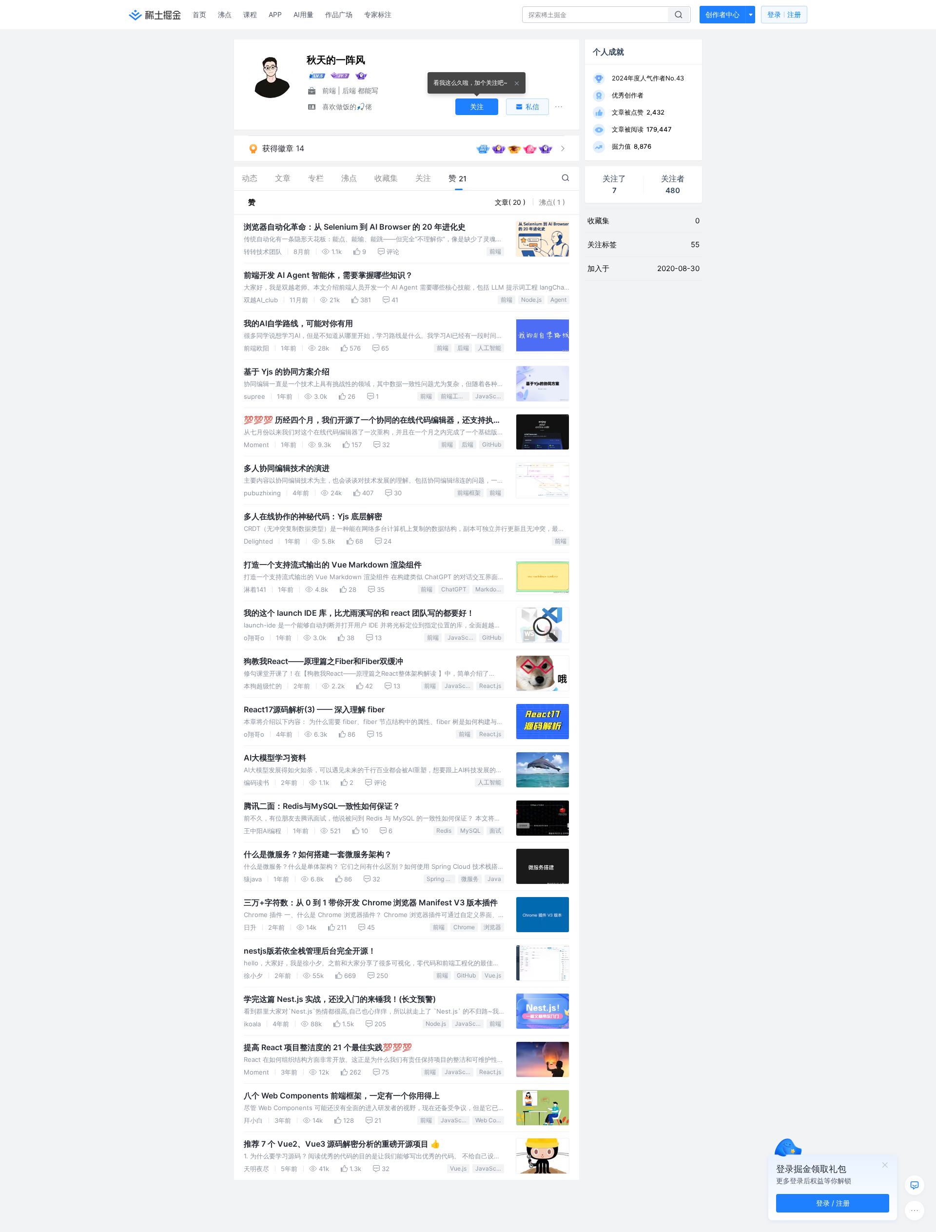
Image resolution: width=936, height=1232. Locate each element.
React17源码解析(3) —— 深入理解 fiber (314, 709)
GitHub (491, 444)
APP (275, 14)
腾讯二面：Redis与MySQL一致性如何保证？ (322, 806)
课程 (250, 14)
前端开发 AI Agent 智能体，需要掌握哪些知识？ (328, 275)
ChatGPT (454, 589)
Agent (558, 299)
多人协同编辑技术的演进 (287, 468)
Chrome (464, 927)
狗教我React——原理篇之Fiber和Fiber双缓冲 (323, 661)
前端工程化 (455, 396)
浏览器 (492, 927)
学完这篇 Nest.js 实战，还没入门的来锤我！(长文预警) (340, 999)
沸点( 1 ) (552, 202)
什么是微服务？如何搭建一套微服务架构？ (318, 854)
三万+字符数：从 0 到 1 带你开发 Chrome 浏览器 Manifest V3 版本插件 (371, 902)
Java (494, 878)
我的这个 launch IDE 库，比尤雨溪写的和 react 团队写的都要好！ (359, 613)
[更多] (914, 1210)
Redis (443, 830)
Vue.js (493, 975)
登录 (784, 14)
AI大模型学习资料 (275, 758)
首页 (199, 14)
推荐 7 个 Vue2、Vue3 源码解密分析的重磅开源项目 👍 (342, 1144)
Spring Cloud (441, 878)
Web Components (489, 1120)
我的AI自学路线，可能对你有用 (298, 323)
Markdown (489, 589)
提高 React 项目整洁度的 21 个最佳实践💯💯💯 (328, 1047)
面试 (495, 830)
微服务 (470, 878)
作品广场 (338, 14)
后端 (463, 348)
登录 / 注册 (833, 1203)
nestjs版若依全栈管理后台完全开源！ (310, 951)
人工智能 (489, 348)
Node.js (531, 299)
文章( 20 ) (511, 202)
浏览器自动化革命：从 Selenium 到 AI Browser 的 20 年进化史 (355, 227)
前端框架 (469, 492)
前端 (495, 251)
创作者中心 (722, 14)
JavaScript (489, 396)
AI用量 (303, 14)
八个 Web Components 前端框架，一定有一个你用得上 (342, 1095)
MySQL (470, 830)
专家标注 (377, 14)
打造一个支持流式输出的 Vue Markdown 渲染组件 (333, 564)
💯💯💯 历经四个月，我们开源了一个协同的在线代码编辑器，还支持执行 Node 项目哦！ (372, 420)
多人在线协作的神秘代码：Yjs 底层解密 (313, 516)
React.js (490, 685)
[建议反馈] (914, 1185)
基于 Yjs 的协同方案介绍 (287, 371)
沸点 (225, 14)
